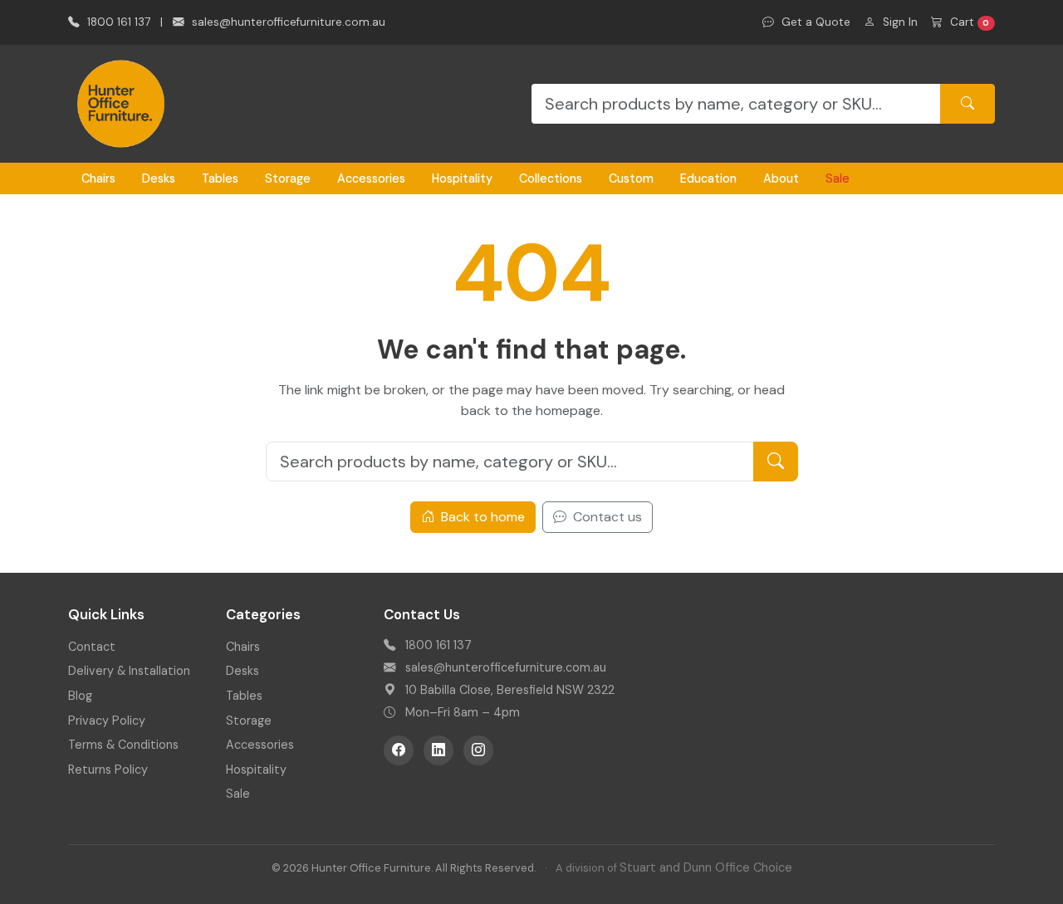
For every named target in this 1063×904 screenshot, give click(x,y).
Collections (550, 178)
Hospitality (462, 178)
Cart (968, 22)
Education (708, 178)
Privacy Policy (106, 720)
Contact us (606, 516)
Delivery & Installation (129, 670)
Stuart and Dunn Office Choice (706, 867)
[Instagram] (478, 750)
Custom (631, 178)
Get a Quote (814, 22)
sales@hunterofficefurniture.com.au (287, 22)
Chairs (98, 178)
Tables (220, 178)
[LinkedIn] (438, 750)
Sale (837, 178)
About (781, 178)
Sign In (898, 22)
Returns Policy (108, 769)
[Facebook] (399, 750)
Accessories (371, 178)
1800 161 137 (117, 22)
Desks (158, 178)
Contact (91, 646)
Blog (80, 695)
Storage (288, 178)
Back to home (481, 516)
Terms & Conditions (123, 744)
